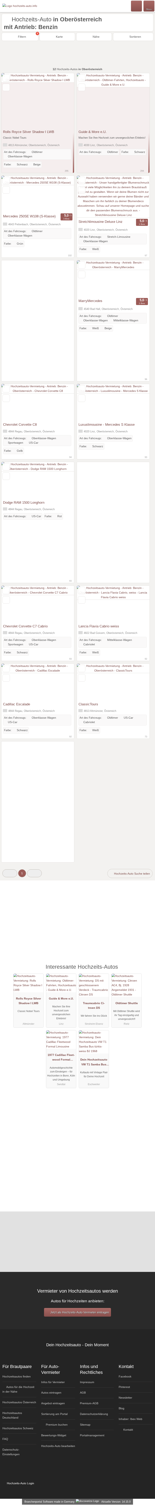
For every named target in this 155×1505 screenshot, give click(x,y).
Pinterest (124, 1387)
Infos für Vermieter (53, 1382)
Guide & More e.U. (93, 132)
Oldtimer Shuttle (126, 1003)
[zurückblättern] (11, 100)
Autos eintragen (51, 1392)
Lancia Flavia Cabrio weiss (99, 626)
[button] (9, 873)
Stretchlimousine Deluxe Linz (101, 222)
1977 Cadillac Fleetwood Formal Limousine (61, 1058)
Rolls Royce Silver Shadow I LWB (28, 132)
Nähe (95, 36)
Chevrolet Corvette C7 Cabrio (25, 626)
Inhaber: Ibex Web (130, 1419)
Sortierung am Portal (54, 1414)
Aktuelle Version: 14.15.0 (116, 1501)
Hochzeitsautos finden (16, 1376)
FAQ (5, 1439)
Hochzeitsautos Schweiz (17, 1428)
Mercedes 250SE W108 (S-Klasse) (29, 216)
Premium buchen (56, 1424)
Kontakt (128, 1429)
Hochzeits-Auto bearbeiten (58, 1446)
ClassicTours (88, 704)
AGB (83, 1392)
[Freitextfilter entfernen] (136, 6)
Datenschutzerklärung (94, 1414)
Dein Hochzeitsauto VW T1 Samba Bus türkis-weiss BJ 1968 (93, 1063)
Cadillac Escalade (16, 704)
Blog (121, 1408)
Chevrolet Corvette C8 (20, 424)
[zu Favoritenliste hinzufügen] (6, 78)
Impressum (87, 1382)
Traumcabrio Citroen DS (94, 1005)
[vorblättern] (64, 100)
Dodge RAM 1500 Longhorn (23, 502)
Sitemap (85, 1424)
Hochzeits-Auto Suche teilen (131, 873)
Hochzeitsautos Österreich (19, 1402)
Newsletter (125, 1397)
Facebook (125, 1376)
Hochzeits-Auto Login (20, 1483)
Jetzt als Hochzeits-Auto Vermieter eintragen (79, 1312)
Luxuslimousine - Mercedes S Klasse (107, 424)
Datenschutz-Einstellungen (11, 1452)
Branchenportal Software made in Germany (48, 1501)
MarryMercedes (90, 301)
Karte (59, 36)
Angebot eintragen (53, 1403)
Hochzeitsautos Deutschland (12, 1415)
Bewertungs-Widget (53, 1435)
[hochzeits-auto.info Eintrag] (147, 971)
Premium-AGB (89, 1403)
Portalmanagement (92, 1435)
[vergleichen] (6, 87)
